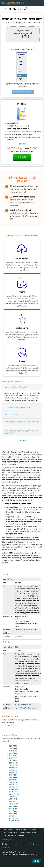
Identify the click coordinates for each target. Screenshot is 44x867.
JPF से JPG (12, 726)
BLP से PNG (13, 801)
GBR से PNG (13, 818)
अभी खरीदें (22, 157)
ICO (20, 72)
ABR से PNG (13, 777)
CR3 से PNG (13, 780)
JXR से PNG (13, 770)
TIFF (20, 65)
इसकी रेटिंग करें (22, 440)
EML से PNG (13, 806)
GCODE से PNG (14, 821)
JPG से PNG (13, 760)
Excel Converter (31, 833)
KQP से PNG (13, 784)
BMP (20, 61)
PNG (20, 75)
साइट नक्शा (5, 852)
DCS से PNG (13, 753)
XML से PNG (13, 748)
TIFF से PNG (13, 765)
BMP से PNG (13, 763)
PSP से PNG (13, 775)
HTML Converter (19, 833)
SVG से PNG (13, 787)
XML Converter (8, 836)
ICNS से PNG (13, 789)
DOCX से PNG (14, 794)
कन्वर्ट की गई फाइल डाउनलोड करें (22, 92)
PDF (20, 79)
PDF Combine (19, 836)
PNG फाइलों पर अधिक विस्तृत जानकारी (25, 708)
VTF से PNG (13, 751)
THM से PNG (13, 797)
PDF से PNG (13, 746)
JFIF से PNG (13, 811)
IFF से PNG (13, 792)
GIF (20, 68)
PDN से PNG (13, 813)
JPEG (21, 58)
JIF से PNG (13, 816)
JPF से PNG (13, 799)
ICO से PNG (13, 758)
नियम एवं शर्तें (21, 852)
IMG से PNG (13, 756)
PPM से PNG (13, 768)
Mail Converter (32, 829)
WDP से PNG (13, 782)
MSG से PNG (13, 809)
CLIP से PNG (13, 804)
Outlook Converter (21, 829)
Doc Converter (8, 833)
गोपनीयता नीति (23, 373)
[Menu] (40, 3)
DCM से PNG (13, 772)
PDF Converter (8, 829)
